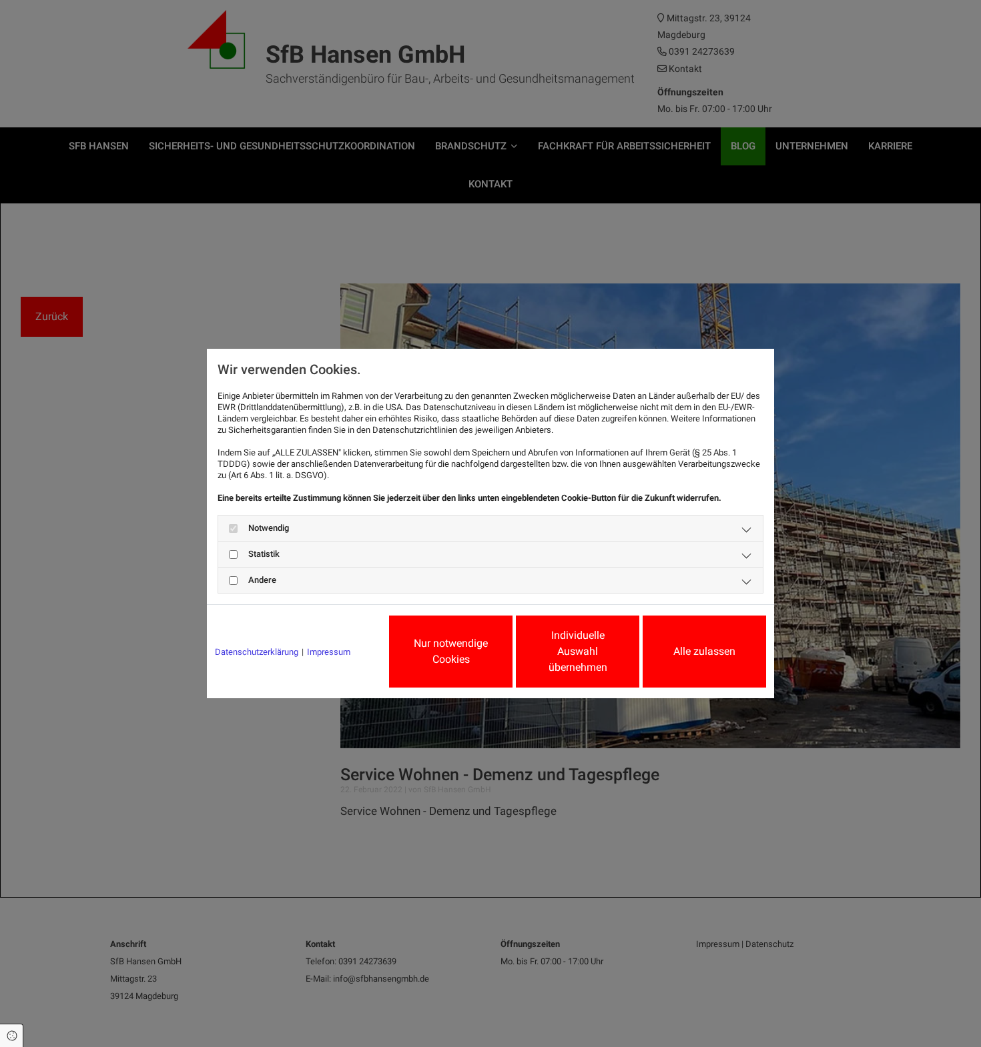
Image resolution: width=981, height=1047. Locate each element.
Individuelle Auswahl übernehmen (578, 651)
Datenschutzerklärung (256, 652)
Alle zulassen (704, 651)
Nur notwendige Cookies (451, 651)
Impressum (328, 652)
